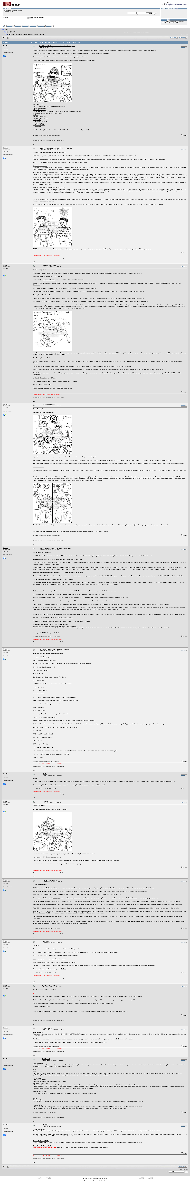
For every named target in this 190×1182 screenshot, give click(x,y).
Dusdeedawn (36, 285)
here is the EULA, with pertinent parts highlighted (151, 159)
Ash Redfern (56, 283)
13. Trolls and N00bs (39, 125)
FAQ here (76, 952)
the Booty (63, 969)
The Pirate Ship (10, 31)
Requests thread (181, 911)
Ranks (45, 774)
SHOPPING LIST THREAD (70, 1034)
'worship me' (56, 898)
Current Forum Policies (50, 880)
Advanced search (39, 17)
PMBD (6, 30)
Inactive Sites (41, 381)
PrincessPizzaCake (174, 22)
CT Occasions (63, 388)
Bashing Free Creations (49, 985)
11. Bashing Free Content (40, 121)
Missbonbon (72, 626)
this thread (58, 621)
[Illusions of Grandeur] (6, 56)
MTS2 (34, 955)
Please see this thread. (66, 617)
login (16, 10)
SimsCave (53, 388)
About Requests (47, 1028)
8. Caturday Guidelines (39, 116)
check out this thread (157, 916)
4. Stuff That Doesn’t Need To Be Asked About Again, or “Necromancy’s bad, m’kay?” (57, 111)
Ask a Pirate (84, 894)
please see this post (159, 908)
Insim (34, 959)
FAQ (34, 144)
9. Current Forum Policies (40, 118)
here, (71, 604)
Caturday (45, 801)
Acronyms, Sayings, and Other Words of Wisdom (55, 649)
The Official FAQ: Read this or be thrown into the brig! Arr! (26, 34)
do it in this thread (155, 478)
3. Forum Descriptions (39, 110)
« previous (182, 34)
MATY (34, 952)
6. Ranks (35, 115)
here (57, 604)
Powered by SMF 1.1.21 (87, 1178)
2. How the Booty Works (40, 108)
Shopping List (80, 1042)
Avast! (9, 33)
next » (186, 34)
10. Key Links (37, 120)
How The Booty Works (50, 265)
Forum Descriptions (49, 404)
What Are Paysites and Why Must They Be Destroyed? (56, 148)
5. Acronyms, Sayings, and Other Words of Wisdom (48, 113)
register (20, 10)
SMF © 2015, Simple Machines (101, 1178)
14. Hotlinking (37, 126)
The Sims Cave (85, 621)
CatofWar (49, 283)
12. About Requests (38, 123)
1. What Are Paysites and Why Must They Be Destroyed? (49, 106)
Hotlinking (46, 1125)
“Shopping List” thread (49, 280)
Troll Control (46, 1059)
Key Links (46, 941)
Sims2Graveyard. (72, 381)
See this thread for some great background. (113, 609)
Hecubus (5, 45)
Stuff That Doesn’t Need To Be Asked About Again (55, 548)
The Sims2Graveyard (39, 965)
